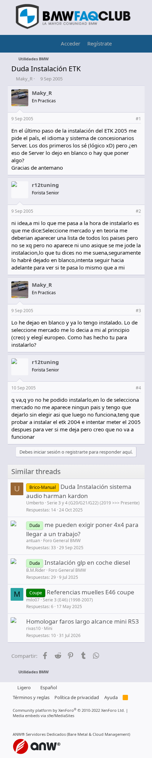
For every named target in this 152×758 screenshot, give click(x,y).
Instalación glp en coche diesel (87, 562)
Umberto (35, 503)
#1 (138, 119)
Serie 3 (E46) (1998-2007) (68, 600)
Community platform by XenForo (69, 710)
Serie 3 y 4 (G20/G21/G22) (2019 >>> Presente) (93, 503)
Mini (48, 628)
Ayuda (111, 697)
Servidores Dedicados (46, 734)
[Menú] (17, 44)
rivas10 (33, 628)
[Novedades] (122, 43)
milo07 (33, 600)
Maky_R (24, 78)
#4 (138, 388)
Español (48, 687)
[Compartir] (129, 119)
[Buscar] (136, 43)
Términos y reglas (31, 697)
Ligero (23, 687)
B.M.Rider (35, 570)
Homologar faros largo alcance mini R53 (82, 621)
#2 (138, 211)
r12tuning (45, 184)
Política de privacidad (76, 697)
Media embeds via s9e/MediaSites (43, 715)
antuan (33, 541)
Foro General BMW (62, 541)
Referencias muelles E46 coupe (90, 592)
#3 (138, 311)
